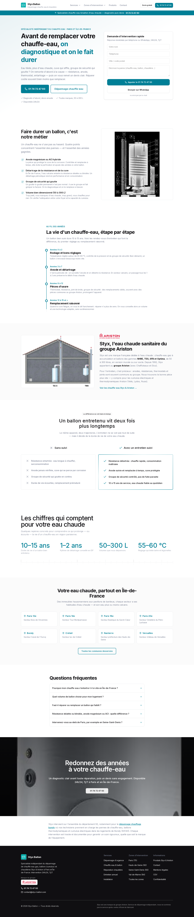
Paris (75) (133, 860)
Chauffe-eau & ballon (113, 865)
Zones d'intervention (93, 5)
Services (74, 5)
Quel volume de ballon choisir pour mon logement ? (97, 696)
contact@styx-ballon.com (35, 892)
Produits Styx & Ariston (163, 860)
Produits (113, 5)
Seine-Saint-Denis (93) (139, 870)
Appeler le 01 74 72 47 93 (140, 82)
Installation (108, 879)
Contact (123, 5)
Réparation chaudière (113, 870)
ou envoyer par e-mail (138, 95)
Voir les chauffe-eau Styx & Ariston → (118, 388)
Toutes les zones (136, 879)
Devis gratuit (147, 5)
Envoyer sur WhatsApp (138, 90)
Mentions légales (160, 870)
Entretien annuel (111, 874)
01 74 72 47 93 (165, 5)
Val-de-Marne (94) (137, 874)
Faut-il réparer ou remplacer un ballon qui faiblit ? (97, 705)
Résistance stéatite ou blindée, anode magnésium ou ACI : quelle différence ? (97, 713)
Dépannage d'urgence (114, 860)
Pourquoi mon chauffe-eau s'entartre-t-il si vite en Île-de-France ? (97, 688)
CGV (155, 874)
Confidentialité (159, 879)
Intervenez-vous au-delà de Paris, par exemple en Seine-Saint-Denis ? (97, 722)
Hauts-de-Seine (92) (138, 865)
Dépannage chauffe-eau (69, 88)
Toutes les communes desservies (97, 651)
